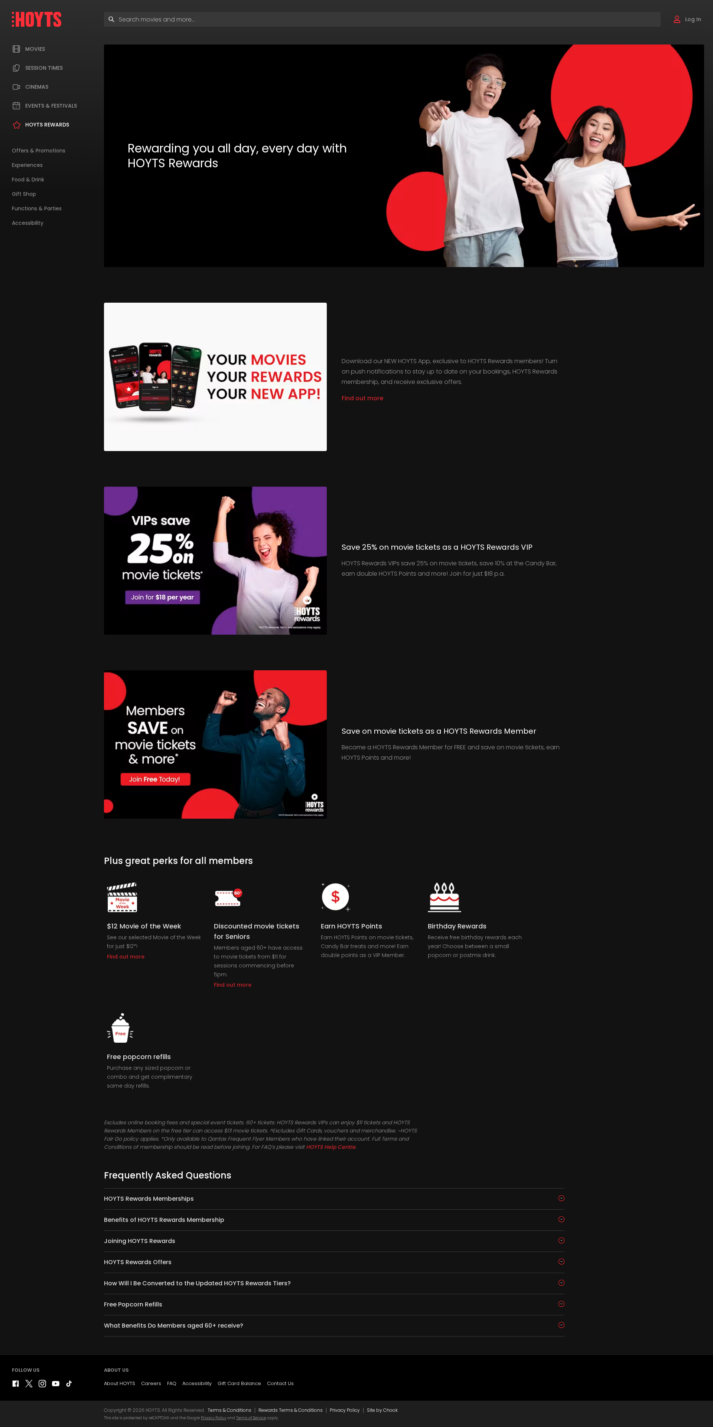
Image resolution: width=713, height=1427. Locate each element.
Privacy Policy (345, 1410)
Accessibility (197, 1383)
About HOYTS (119, 1383)
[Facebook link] (15, 1385)
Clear (648, 19)
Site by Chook (382, 1410)
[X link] (29, 1385)
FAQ (171, 1383)
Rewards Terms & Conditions (290, 1410)
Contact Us (280, 1383)
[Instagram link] (42, 1385)
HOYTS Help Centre (330, 1147)
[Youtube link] (55, 1385)
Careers (151, 1383)
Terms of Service (251, 1418)
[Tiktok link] (69, 1385)
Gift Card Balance (239, 1383)
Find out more (362, 398)
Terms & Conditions (229, 1410)
